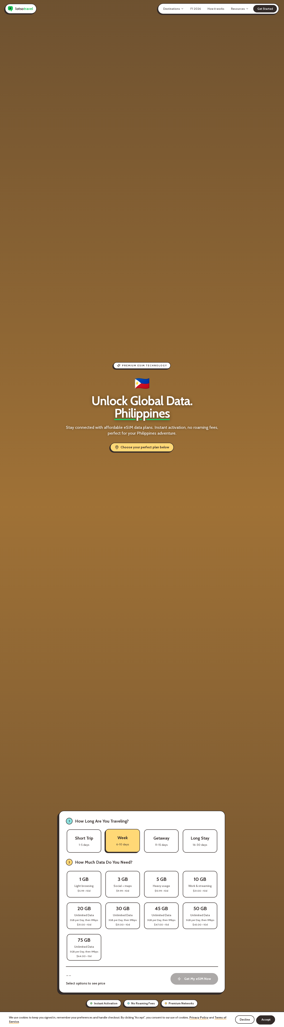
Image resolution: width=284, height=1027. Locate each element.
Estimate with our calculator (198, 862)
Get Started (265, 9)
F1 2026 (195, 9)
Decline (245, 1019)
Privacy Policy (199, 1017)
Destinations (171, 9)
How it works (215, 9)
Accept (266, 1019)
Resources (238, 9)
